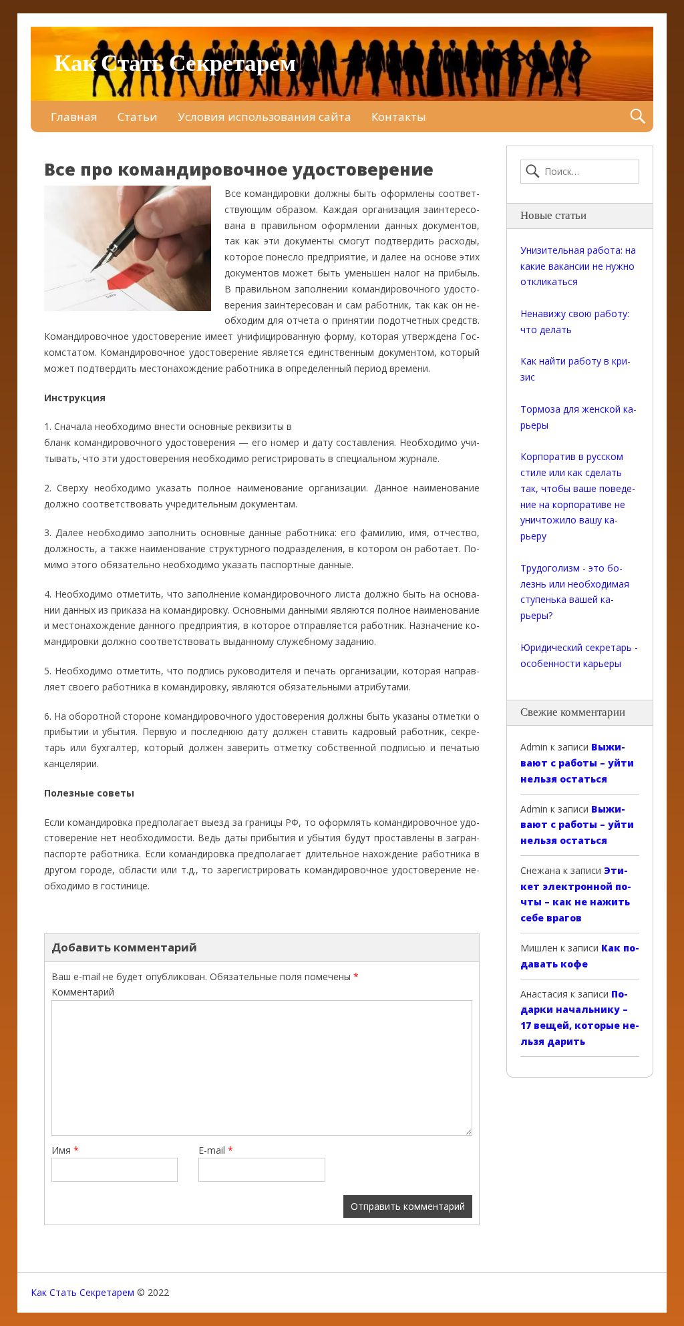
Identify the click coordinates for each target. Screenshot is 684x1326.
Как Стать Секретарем (175, 64)
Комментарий (82, 991)
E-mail (215, 1150)
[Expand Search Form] (637, 116)
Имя (65, 1150)
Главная (74, 116)
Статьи (138, 116)
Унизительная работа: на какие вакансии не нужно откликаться (578, 266)
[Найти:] (579, 172)
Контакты (398, 116)
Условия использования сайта (264, 116)
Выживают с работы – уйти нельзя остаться (577, 762)
